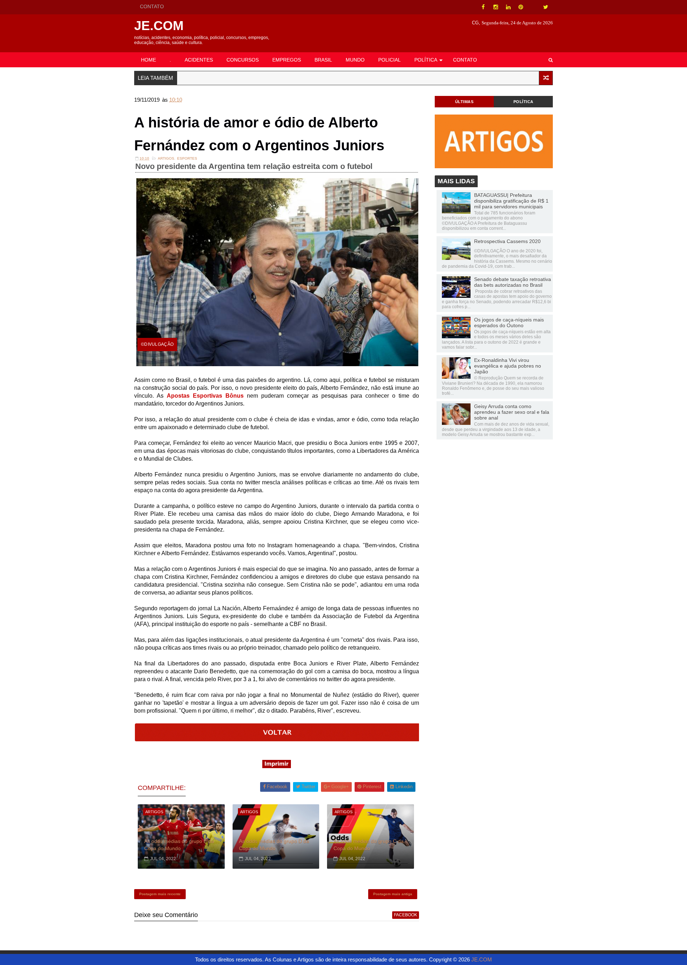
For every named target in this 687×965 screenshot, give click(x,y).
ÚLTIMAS (464, 102)
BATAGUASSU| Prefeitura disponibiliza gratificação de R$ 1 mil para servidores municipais (511, 200)
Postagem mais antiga (392, 894)
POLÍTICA (425, 60)
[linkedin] (508, 7)
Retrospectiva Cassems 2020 (507, 241)
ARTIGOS (166, 158)
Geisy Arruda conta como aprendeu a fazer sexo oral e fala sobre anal (511, 412)
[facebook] (483, 7)
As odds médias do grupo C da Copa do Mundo (368, 844)
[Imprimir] (277, 766)
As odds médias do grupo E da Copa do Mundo (179, 844)
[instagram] (495, 7)
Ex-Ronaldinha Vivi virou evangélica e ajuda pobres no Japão (507, 365)
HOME (148, 60)
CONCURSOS (242, 60)
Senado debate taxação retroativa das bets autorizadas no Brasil (512, 282)
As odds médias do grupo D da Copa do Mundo (274, 844)
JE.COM (159, 25)
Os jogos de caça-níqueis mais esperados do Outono (509, 322)
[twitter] (545, 7)
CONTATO (152, 6)
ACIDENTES (199, 60)
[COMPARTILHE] (277, 739)
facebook (405, 914)
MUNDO (355, 60)
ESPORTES (187, 158)
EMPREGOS (286, 60)
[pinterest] (520, 7)
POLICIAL (389, 60)
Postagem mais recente (160, 894)
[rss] (533, 7)
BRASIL (323, 60)
